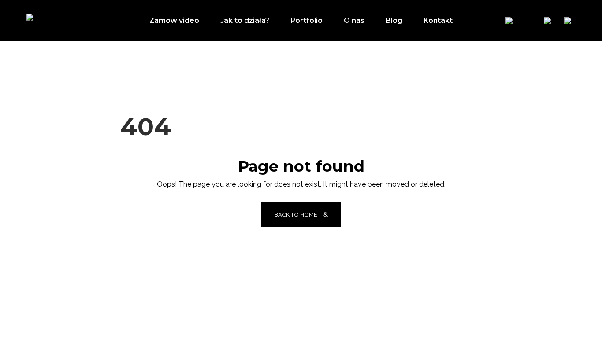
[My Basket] (567, 20)
